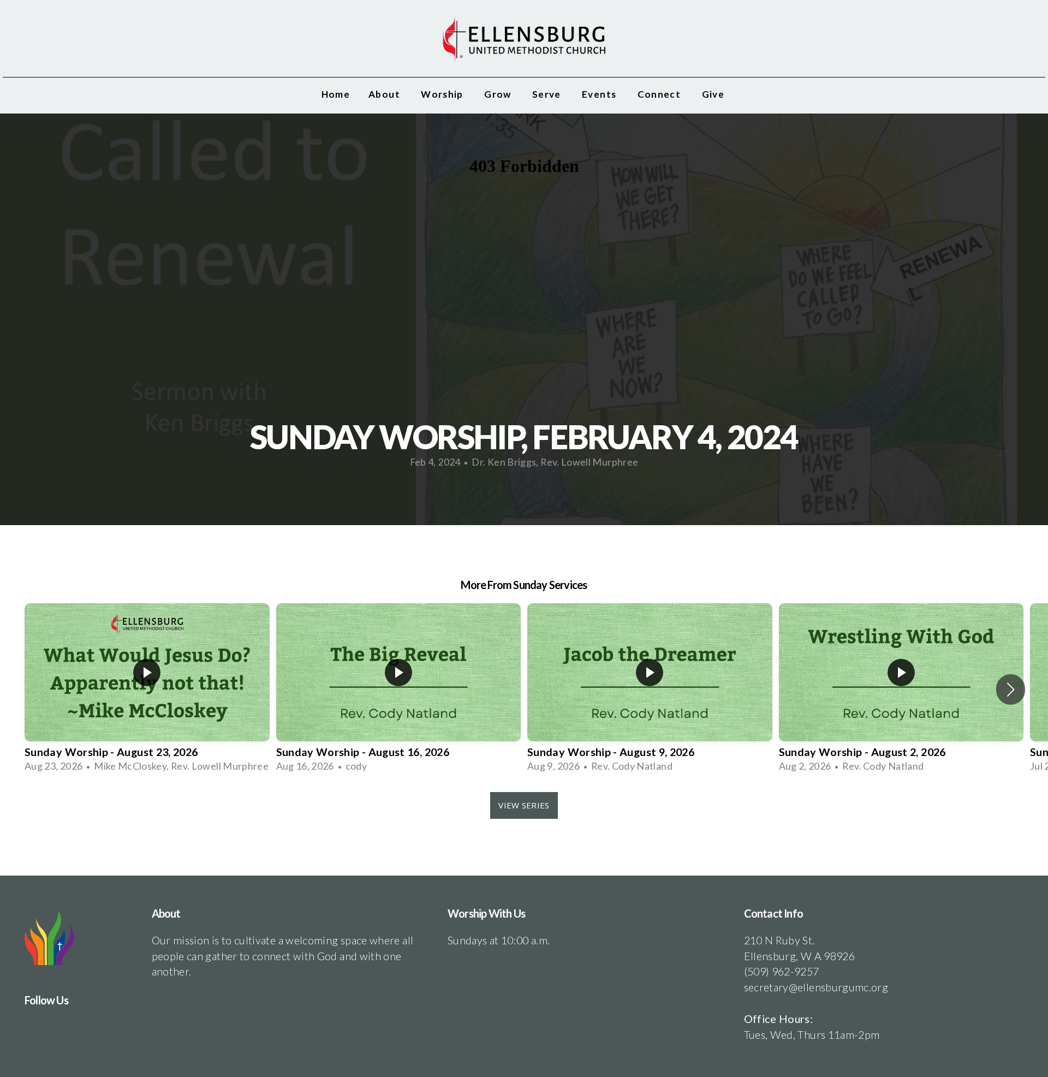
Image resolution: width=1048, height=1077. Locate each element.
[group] (147, 689)
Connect (660, 94)
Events (600, 94)
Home (335, 94)
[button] (1010, 689)
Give (714, 94)
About (385, 94)
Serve (547, 94)
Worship (443, 94)
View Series (523, 805)
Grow (499, 94)
